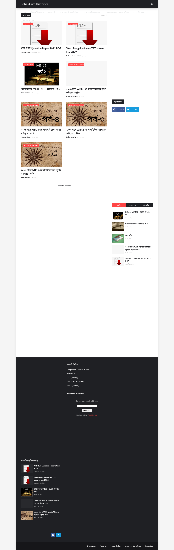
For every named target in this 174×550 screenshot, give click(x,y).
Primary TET (72, 373)
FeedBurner (93, 415)
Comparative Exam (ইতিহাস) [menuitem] (116, 12)
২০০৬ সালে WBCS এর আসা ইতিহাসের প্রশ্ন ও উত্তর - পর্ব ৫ (86, 90)
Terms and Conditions (132, 546)
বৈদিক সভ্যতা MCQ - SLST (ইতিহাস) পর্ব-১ (40, 88)
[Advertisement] (132, 54)
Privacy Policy (115, 546)
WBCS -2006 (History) (75, 381)
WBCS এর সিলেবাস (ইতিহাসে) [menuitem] (69, 12)
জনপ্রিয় (119, 205)
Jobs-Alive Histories (34, 4)
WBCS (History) (73, 386)
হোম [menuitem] (24, 12)
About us (103, 546)
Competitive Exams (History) (78, 369)
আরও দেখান (104, 15)
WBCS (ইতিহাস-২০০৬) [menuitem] (91, 12)
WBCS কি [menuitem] (51, 12)
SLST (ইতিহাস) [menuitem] (138, 12)
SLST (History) (72, 378)
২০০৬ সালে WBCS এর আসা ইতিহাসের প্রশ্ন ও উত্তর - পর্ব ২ (41, 171)
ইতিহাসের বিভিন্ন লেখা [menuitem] (37, 12)
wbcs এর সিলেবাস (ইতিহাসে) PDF (136, 223)
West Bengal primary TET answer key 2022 (85, 50)
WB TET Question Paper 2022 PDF (41, 48)
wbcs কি (128, 235)
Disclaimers (91, 546)
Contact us (149, 546)
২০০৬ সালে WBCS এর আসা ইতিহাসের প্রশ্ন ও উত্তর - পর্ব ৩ (86, 131)
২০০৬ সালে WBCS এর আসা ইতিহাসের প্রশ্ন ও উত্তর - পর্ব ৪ (41, 131)
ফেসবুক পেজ (132, 205)
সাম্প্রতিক (146, 205)
